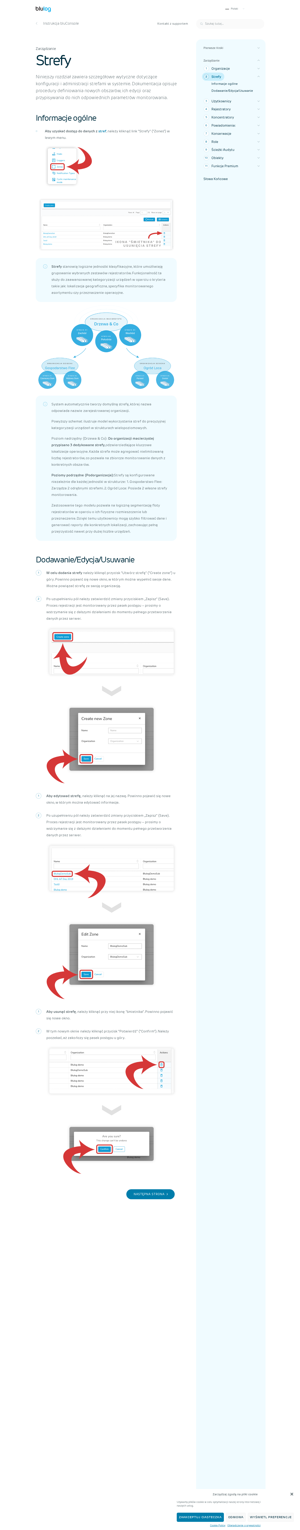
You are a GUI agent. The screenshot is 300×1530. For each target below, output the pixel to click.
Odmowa (235, 1517)
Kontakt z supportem (172, 23)
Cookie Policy (217, 1525)
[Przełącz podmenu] (258, 48)
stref (102, 131)
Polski (234, 8)
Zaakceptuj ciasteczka (200, 1517)
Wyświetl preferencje (271, 1517)
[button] (292, 1494)
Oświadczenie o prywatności (244, 1525)
